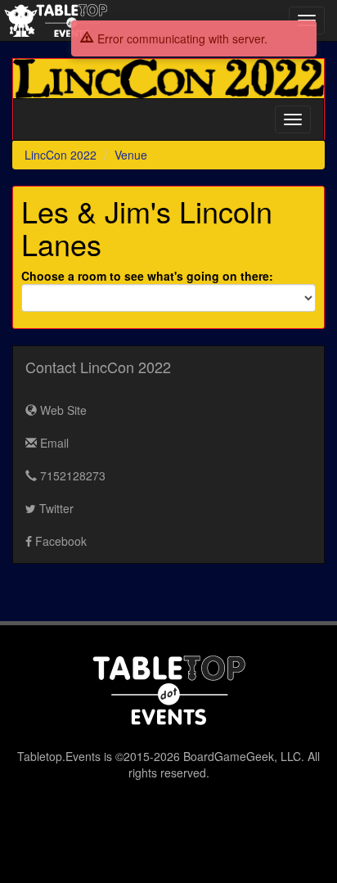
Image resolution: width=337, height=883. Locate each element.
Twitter (55, 508)
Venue (131, 154)
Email (53, 443)
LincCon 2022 (61, 154)
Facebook (59, 541)
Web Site (62, 410)
